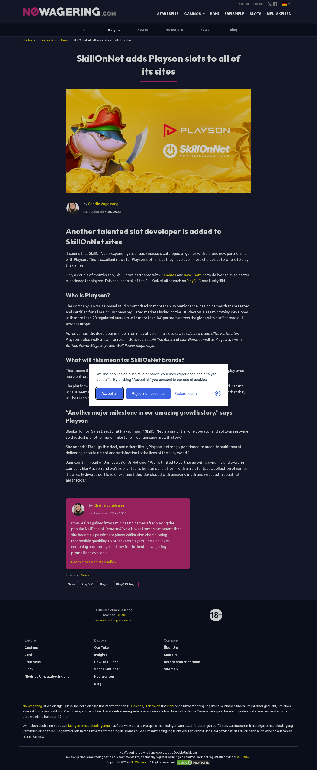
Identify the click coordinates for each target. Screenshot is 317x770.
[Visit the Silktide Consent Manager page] (218, 393)
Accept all (109, 393)
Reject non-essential (148, 393)
